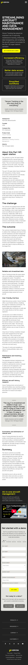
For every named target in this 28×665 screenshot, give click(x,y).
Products (13, 620)
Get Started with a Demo (11, 50)
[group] (14, 259)
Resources (13, 626)
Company (13, 632)
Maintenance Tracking (8, 139)
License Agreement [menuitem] (10, 657)
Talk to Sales (8, 606)
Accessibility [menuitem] (19, 657)
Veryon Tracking (6, 134)
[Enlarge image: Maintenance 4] (14, 259)
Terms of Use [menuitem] (19, 655)
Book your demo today (11, 477)
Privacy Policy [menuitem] (17, 653)
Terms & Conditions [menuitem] (10, 655)
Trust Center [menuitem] (10, 653)
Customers (13, 639)
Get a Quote (20, 606)
